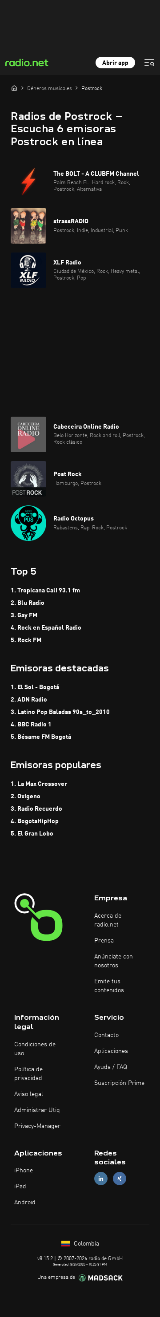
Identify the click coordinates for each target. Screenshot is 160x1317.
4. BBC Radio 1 (31, 725)
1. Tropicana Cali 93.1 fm (45, 591)
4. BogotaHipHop (35, 821)
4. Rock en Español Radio (46, 628)
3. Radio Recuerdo (36, 809)
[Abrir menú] (149, 62)
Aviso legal (28, 1094)
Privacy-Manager (37, 1126)
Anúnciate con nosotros (113, 961)
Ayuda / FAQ (110, 1067)
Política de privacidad (28, 1073)
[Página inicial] (14, 87)
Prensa (104, 941)
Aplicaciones (111, 1051)
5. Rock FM (26, 640)
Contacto (106, 1035)
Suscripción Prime (119, 1083)
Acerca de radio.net (107, 920)
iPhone (23, 1170)
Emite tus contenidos (109, 986)
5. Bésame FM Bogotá (41, 737)
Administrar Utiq (37, 1110)
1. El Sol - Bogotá (35, 687)
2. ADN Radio (29, 700)
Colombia (85, 1244)
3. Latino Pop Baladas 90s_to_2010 (60, 712)
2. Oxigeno (25, 796)
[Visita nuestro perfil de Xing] (119, 1178)
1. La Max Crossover (39, 784)
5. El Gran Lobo (32, 834)
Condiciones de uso (35, 1049)
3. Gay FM (24, 615)
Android (25, 1202)
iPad (20, 1186)
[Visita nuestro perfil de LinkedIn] (100, 1178)
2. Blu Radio (27, 603)
